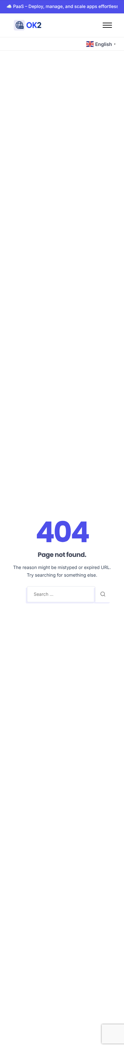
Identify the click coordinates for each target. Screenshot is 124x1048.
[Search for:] (61, 594)
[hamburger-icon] (107, 25)
